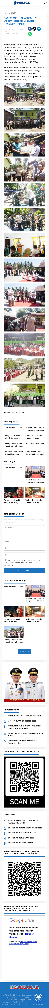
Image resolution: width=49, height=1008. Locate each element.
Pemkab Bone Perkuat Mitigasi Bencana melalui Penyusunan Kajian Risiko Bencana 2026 (13, 453)
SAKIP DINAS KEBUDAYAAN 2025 (21, 838)
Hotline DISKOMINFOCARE (34, 1004)
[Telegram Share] (39, 29)
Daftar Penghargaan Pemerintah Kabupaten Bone (22, 741)
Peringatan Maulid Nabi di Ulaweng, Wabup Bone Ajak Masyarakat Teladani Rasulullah (13, 437)
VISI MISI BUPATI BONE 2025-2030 (22, 721)
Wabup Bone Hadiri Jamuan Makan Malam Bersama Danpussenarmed (33, 437)
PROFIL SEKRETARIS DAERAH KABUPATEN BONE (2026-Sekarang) (24, 727)
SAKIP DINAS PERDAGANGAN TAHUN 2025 (25, 828)
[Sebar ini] (30, 29)
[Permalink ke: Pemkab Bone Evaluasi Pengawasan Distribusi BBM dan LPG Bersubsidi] (35, 472)
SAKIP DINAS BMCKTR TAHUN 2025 (22, 833)
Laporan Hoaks (26, 1000)
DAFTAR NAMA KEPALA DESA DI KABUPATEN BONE (25, 734)
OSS (22, 1002)
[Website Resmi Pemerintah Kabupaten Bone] (25, 3)
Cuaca (4, 1000)
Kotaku (15, 1002)
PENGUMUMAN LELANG (13, 428)
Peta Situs (6, 1002)
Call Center (26, 997)
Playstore (13, 1000)
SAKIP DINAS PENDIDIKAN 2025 (20, 843)
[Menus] (4, 3)
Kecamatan (6, 997)
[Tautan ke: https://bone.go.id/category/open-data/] (43, 814)
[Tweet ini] (34, 29)
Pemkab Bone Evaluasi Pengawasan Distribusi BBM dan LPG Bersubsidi (35, 429)
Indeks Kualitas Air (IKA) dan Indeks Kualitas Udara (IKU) (23, 821)
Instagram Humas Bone (11, 1004)
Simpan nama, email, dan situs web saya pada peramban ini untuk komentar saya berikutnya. (22, 562)
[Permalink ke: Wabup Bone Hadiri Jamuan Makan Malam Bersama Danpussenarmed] (35, 492)
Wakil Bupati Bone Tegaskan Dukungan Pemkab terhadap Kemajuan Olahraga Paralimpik (34, 453)
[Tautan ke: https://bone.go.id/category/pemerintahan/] (43, 710)
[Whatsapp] (30, 34)
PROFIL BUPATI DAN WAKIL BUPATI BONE (24, 716)
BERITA (6, 33)
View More (24, 651)
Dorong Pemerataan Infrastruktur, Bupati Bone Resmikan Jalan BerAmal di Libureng (13, 445)
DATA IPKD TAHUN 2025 (35, 444)
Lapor (16, 997)
